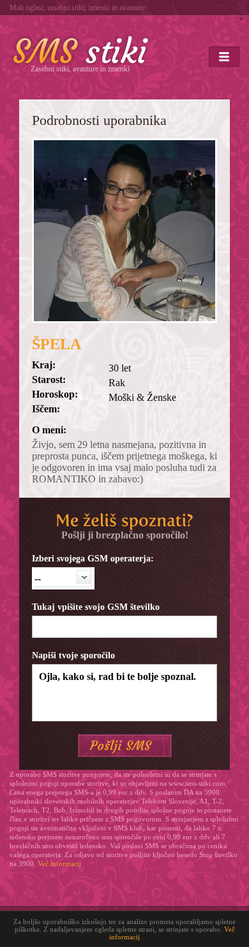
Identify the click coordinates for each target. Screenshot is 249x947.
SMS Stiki (81, 50)
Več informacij (59, 863)
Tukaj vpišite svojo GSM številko (96, 607)
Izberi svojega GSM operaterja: (93, 558)
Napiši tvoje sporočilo (73, 655)
